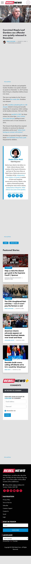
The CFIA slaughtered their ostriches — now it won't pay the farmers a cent (15, 303)
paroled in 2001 (17, 114)
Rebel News (7, 369)
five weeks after (15, 99)
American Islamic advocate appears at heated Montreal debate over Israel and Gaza (14, 334)
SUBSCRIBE (8, 398)
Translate (15, 541)
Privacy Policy (6, 500)
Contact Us (6, 511)
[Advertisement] (15, 65)
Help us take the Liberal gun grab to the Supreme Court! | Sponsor (15, 273)
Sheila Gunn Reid (11, 41)
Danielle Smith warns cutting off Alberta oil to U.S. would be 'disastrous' (15, 364)
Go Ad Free (8, 81)
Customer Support (7, 508)
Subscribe (5, 505)
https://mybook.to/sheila (15, 193)
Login (4, 517)
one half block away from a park (16, 137)
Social (4, 514)
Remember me (11, 410)
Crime (5, 243)
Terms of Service (7, 502)
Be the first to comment (14, 43)
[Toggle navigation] (2, 3)
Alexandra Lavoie (9, 340)
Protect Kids (14, 243)
